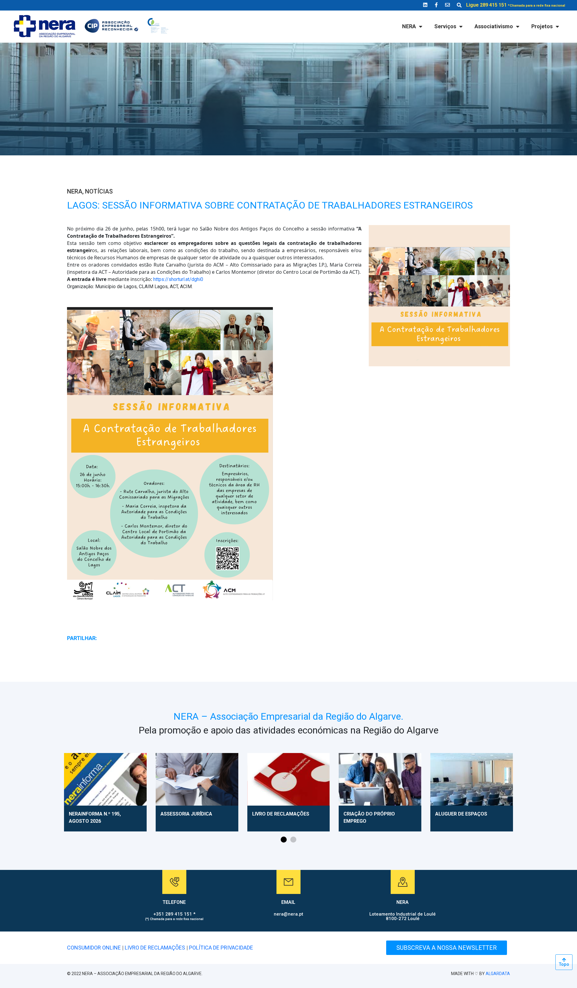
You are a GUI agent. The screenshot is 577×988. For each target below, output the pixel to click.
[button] (284, 840)
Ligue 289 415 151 (515, 5)
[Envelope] (447, 5)
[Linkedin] (425, 5)
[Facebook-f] (436, 5)
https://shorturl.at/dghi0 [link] (178, 279)
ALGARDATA (498, 973)
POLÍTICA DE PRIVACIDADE (221, 947)
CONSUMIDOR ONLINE (94, 947)
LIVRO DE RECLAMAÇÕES (155, 947)
